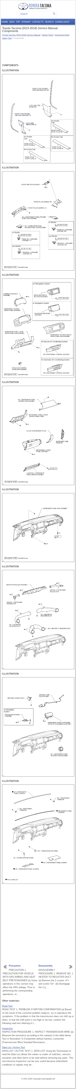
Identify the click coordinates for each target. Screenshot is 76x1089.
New (11, 22)
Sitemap (26, 22)
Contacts (37, 22)
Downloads (62, 22)
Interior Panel (47, 35)
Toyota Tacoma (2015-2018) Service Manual (21, 35)
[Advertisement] (38, 51)
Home (5, 22)
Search (49, 22)
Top (18, 22)
